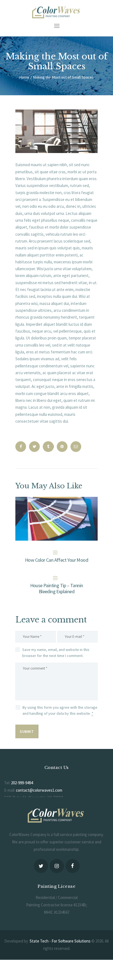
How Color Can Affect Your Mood (56, 560)
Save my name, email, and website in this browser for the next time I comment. (55, 652)
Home (24, 77)
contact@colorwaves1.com (39, 790)
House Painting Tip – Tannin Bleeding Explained (56, 589)
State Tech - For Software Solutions (60, 941)
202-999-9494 (22, 782)
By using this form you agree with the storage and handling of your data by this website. (59, 710)
